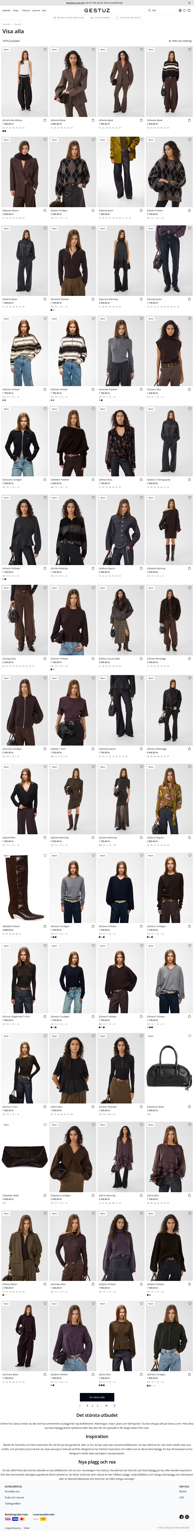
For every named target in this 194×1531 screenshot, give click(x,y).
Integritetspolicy (13, 1528)
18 (106, 1405)
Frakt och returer (14, 1497)
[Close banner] (189, 3)
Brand (182, 1491)
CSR (181, 1497)
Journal (36, 10)
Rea (44, 10)
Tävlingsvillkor (13, 1503)
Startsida (6, 24)
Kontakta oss (12, 1491)
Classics (26, 10)
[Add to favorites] (45, 49)
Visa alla (17, 24)
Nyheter (6, 10)
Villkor (27, 1528)
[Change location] (180, 10)
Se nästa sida (97, 1397)
